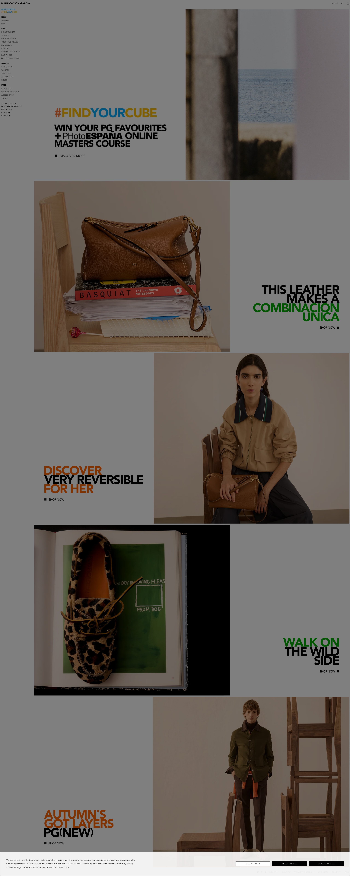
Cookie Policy (62, 868)
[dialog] (175, 864)
